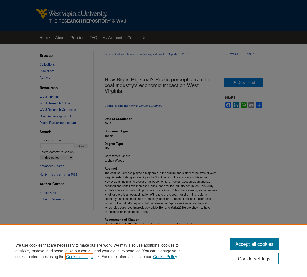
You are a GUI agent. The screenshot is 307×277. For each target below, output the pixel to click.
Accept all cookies (254, 243)
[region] (153, 250)
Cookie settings (79, 256)
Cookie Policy (165, 256)
